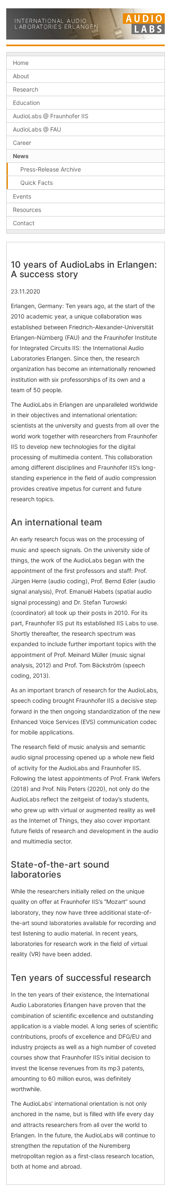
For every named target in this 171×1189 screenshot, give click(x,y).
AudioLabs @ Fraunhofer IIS (50, 115)
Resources (27, 209)
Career (22, 142)
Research (25, 89)
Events (22, 196)
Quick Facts (36, 182)
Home (21, 62)
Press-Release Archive (50, 169)
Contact (23, 222)
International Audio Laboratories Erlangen (57, 23)
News (21, 155)
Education (26, 102)
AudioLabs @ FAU (37, 129)
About (21, 76)
